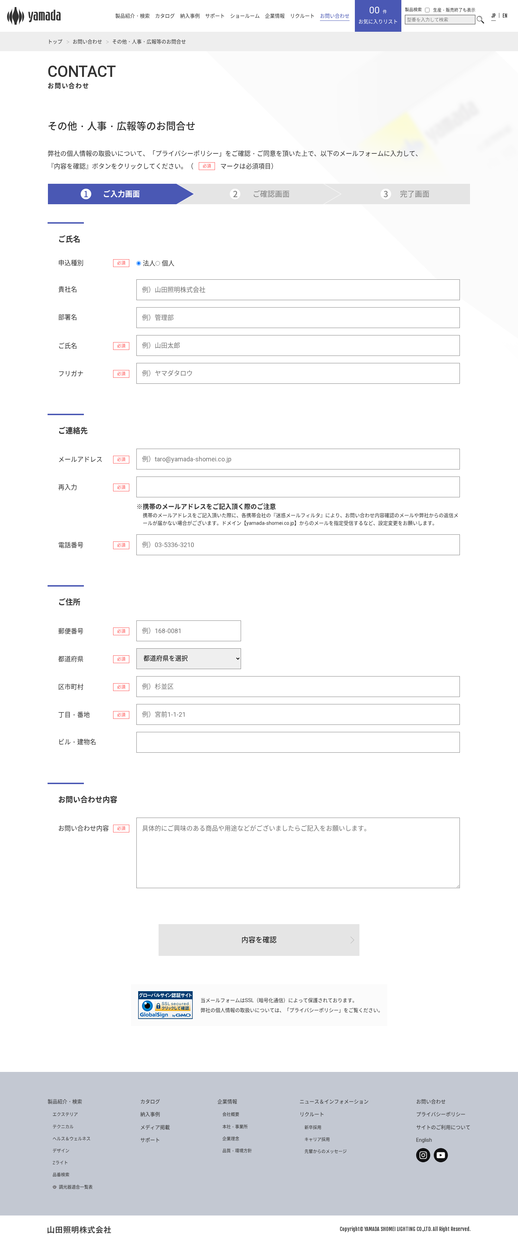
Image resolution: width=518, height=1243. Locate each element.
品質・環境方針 (237, 1150)
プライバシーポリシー (187, 153)
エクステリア (65, 1114)
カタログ (165, 16)
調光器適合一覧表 (76, 1187)
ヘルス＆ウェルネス (72, 1138)
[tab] (493, 16)
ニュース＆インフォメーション (334, 1101)
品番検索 (61, 1174)
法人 (149, 263)
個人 (168, 263)
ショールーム (245, 16)
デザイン (61, 1150)
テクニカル (63, 1126)
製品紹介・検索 (132, 16)
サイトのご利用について (443, 1127)
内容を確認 (259, 940)
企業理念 (230, 1138)
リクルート (302, 16)
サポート (215, 16)
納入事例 (190, 16)
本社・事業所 (235, 1126)
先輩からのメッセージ (325, 1151)
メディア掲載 (155, 1127)
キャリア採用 (317, 1139)
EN (504, 16)
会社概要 (230, 1114)
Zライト (60, 1162)
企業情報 (275, 16)
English (424, 1140)
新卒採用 (312, 1127)
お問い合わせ (87, 41)
